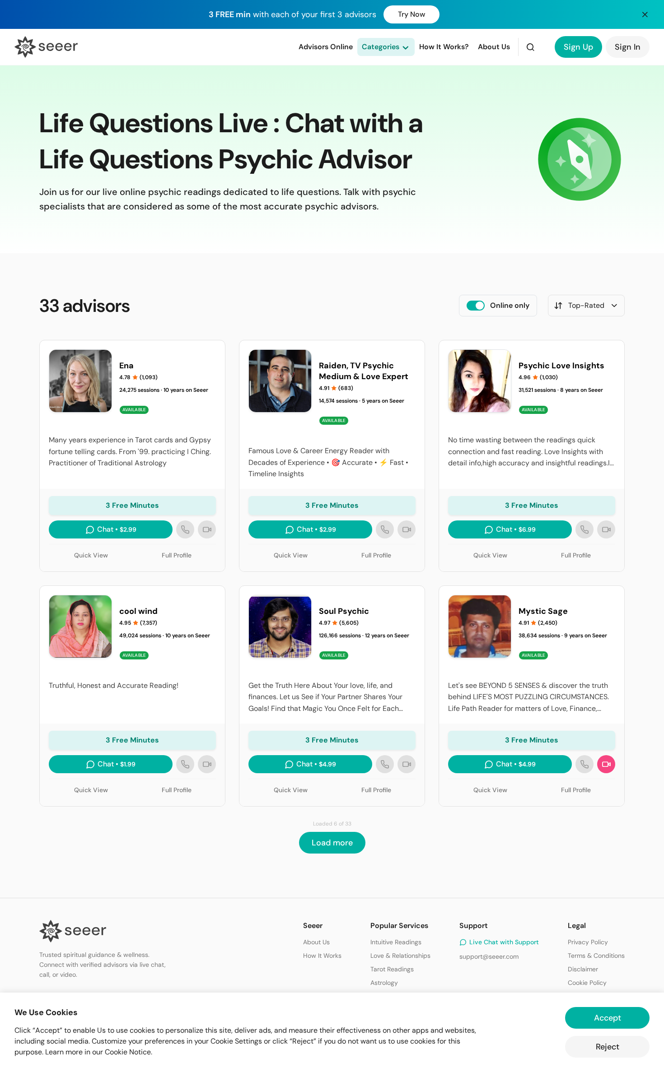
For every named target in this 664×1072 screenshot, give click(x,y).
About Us (316, 942)
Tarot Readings (392, 969)
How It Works (322, 955)
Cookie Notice (128, 1052)
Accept (607, 1017)
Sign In (628, 47)
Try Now (411, 14)
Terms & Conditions (596, 955)
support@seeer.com (489, 956)
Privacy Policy (588, 942)
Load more (332, 842)
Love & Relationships (400, 955)
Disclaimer (583, 969)
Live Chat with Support (504, 942)
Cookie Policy (587, 983)
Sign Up (578, 47)
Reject (607, 1046)
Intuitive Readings (395, 942)
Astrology (384, 983)
